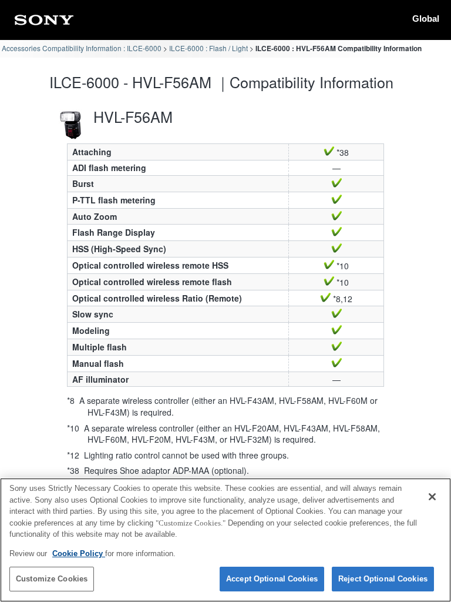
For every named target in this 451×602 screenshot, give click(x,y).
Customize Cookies (51, 578)
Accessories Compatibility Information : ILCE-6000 (81, 48)
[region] (225, 540)
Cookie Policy (78, 553)
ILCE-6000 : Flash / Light (208, 48)
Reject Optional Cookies (383, 578)
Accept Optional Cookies (272, 578)
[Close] (432, 497)
